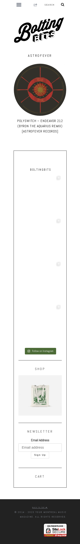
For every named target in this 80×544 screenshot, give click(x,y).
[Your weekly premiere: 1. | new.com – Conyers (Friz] (40, 282)
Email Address (40, 440)
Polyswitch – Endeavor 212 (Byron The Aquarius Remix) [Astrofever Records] (40, 126)
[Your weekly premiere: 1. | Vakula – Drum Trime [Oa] (40, 325)
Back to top (39, 507)
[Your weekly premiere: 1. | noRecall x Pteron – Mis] (40, 196)
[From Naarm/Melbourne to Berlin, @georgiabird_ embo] (40, 239)
